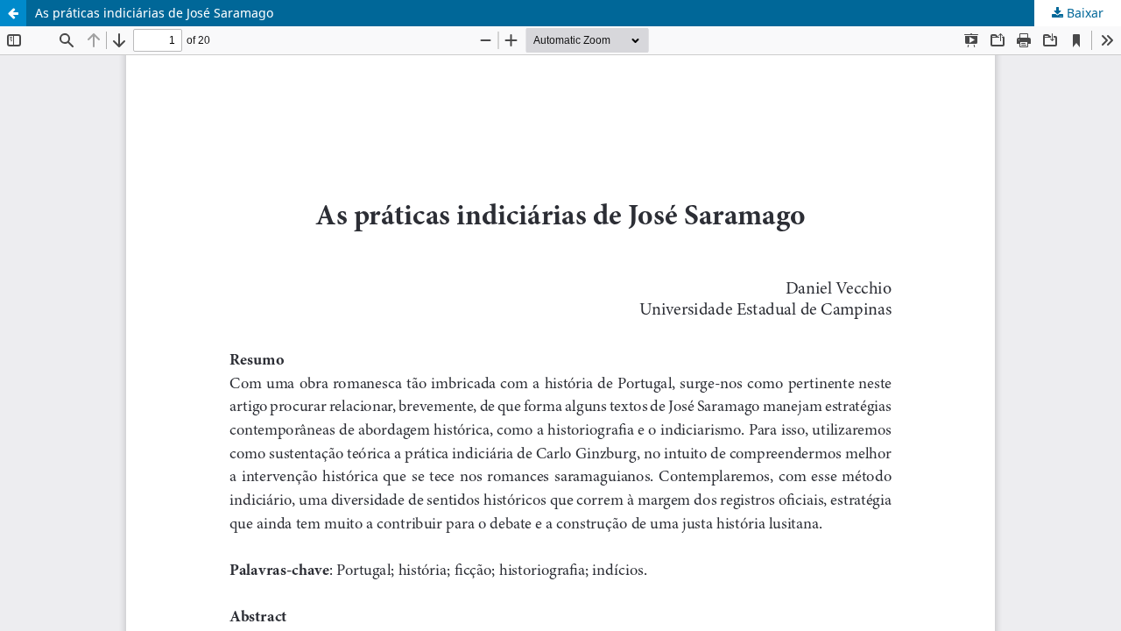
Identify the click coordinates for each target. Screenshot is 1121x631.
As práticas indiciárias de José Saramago (154, 12)
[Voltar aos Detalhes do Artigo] (13, 13)
